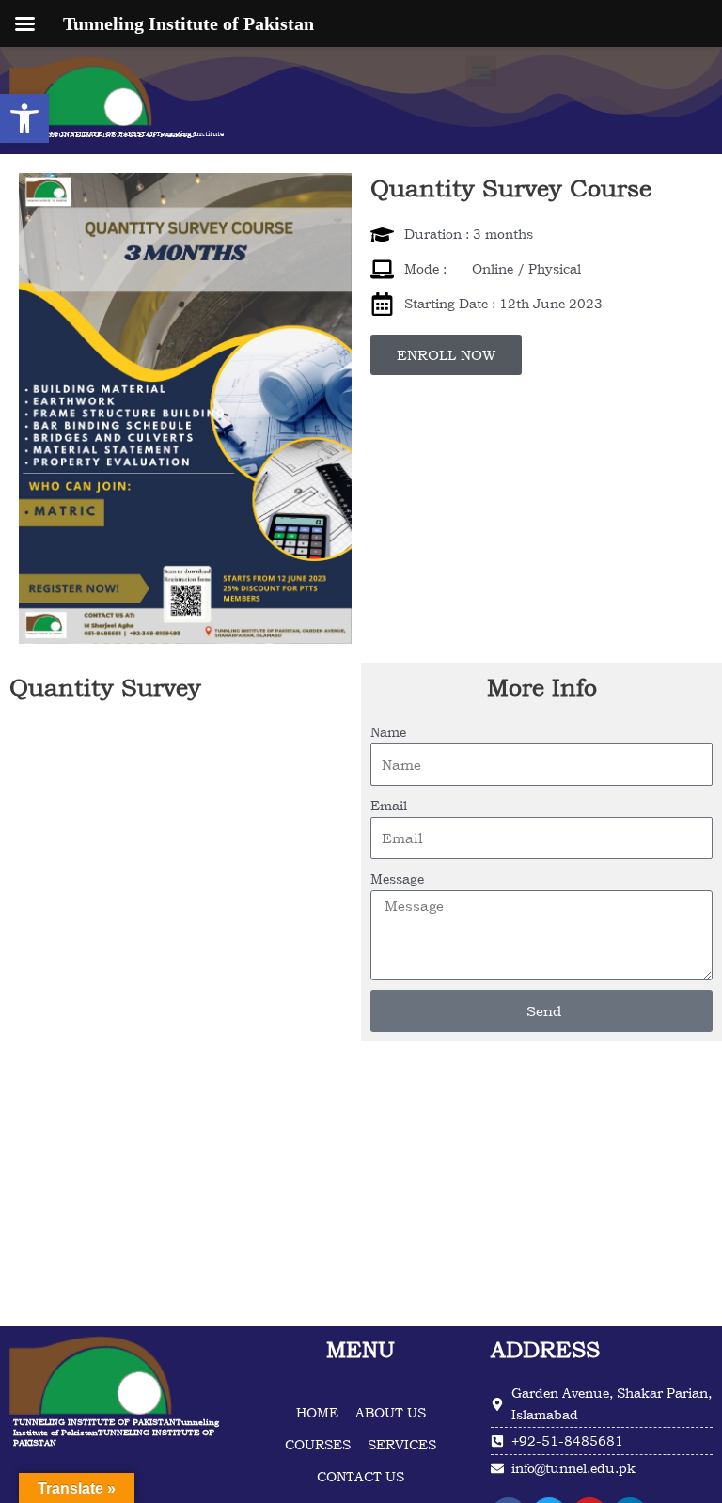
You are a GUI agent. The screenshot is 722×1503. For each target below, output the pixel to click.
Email (388, 805)
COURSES (318, 1446)
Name (388, 732)
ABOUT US (390, 1414)
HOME (317, 1414)
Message (397, 878)
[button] (24, 118)
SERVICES (402, 1446)
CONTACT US (360, 1478)
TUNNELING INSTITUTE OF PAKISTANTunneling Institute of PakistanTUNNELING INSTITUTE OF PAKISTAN (118, 134)
